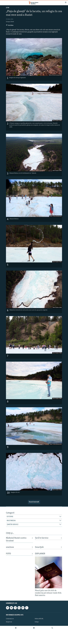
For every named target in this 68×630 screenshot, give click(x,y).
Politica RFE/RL (39, 618)
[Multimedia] (34, 628)
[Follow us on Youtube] (11, 607)
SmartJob (39, 547)
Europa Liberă (10, 21)
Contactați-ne (10, 618)
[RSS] (19, 607)
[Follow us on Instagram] (15, 607)
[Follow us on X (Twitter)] (26, 607)
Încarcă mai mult (34, 502)
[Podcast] (15, 628)
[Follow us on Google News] (22, 607)
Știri (7, 8)
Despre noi (9, 622)
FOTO (8, 554)
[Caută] (52, 628)
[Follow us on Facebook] (7, 607)
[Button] (9, 25)
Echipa (37, 622)
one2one (10, 547)
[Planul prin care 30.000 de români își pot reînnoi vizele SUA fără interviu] (48, 572)
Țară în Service (41, 538)
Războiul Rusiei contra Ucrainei (16, 539)
